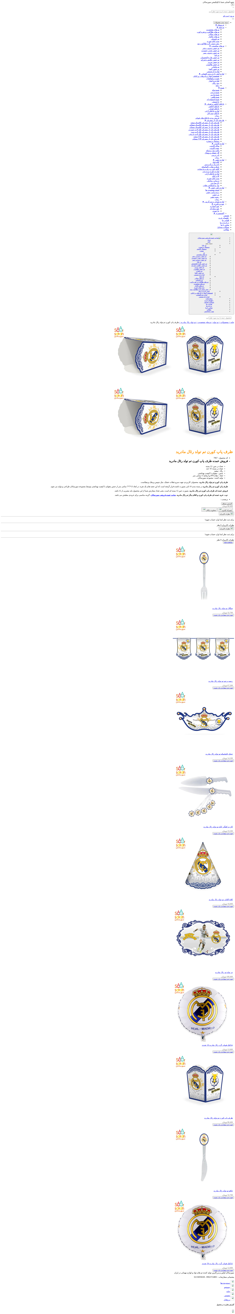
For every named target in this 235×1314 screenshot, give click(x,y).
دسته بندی (209, 243)
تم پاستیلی (199, 280)
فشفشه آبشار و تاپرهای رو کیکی (202, 293)
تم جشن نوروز (199, 267)
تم (204, 253)
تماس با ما (225, 225)
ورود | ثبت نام (228, 16)
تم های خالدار (199, 286)
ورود (209, 240)
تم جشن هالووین (199, 269)
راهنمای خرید (223, 218)
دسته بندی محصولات (221, 22)
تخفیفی (226, 216)
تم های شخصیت (199, 284)
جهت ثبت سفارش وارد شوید (223, 615)
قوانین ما (225, 220)
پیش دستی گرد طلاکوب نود (199, 289)
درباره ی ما (224, 223)
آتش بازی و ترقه (204, 291)
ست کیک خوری (199, 287)
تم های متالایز (199, 278)
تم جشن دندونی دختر (199, 256)
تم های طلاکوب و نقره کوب (199, 282)
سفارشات (209, 299)
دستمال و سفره (204, 247)
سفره (202, 251)
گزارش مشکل (227, 504)
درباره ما (209, 306)
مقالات (226, 230)
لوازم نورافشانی (201, 295)
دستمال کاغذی (202, 249)
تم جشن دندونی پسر (199, 260)
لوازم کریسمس (199, 275)
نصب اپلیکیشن (209, 311)
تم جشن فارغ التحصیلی (199, 264)
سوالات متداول (223, 227)
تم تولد (201, 276)
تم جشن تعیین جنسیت (199, 258)
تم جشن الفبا (199, 273)
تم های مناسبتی (201, 254)
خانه (209, 242)
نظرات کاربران (225, 514)
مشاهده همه (228, 542)
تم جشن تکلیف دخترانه (199, 265)
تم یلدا (204, 245)
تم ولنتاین (199, 271)
